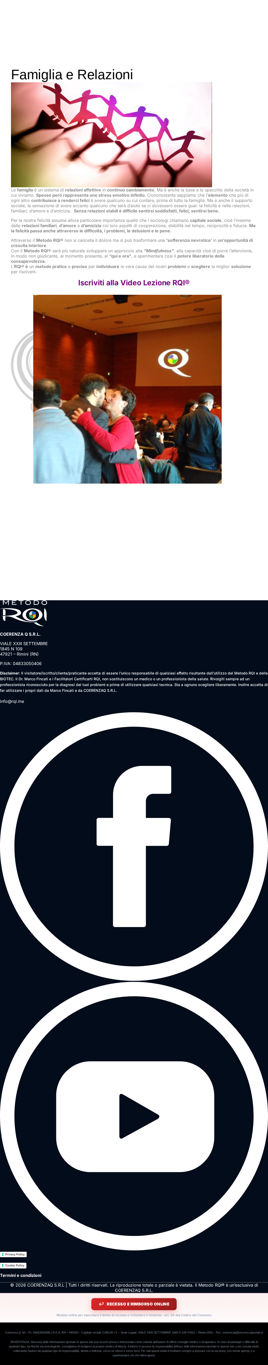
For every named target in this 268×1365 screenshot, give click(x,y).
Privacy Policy (15, 1254)
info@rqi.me (12, 701)
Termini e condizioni (20, 1275)
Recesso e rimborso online (138, 1304)
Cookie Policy (14, 1265)
